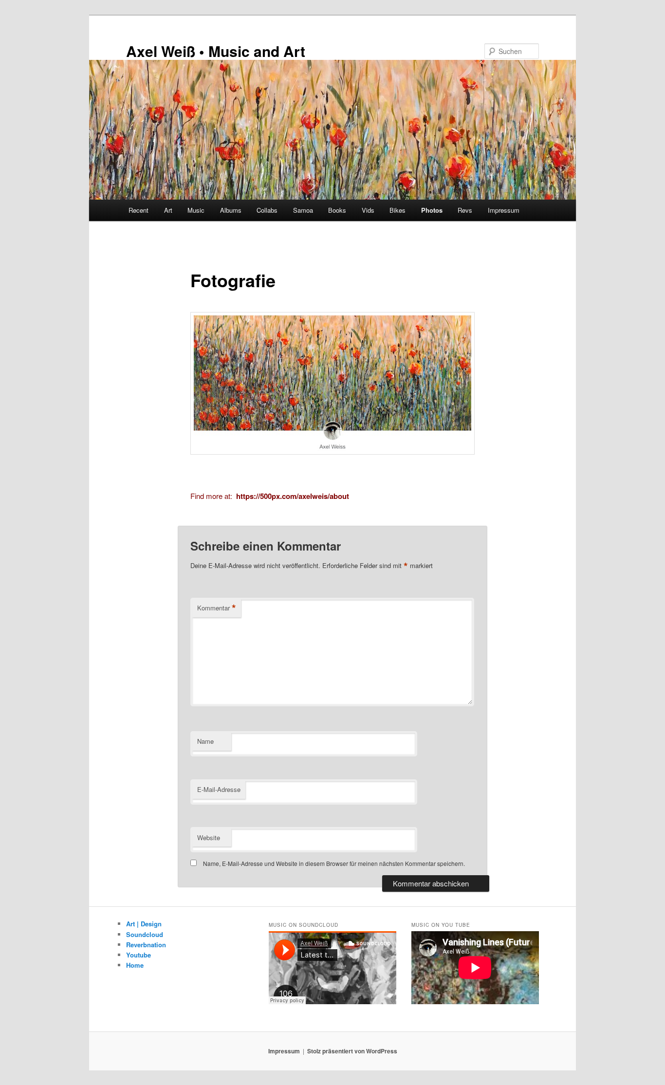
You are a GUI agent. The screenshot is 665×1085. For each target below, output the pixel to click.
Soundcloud (144, 934)
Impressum (503, 210)
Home (135, 965)
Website (208, 837)
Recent (138, 210)
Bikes (397, 210)
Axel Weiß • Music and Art (215, 50)
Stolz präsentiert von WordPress (352, 1051)
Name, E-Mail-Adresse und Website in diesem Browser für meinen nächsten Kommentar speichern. (334, 863)
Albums (230, 210)
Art (168, 210)
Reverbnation (146, 944)
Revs (465, 210)
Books (337, 210)
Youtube (138, 954)
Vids (368, 210)
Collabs (267, 210)
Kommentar (216, 608)
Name (205, 741)
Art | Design (144, 923)
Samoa (303, 210)
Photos (432, 210)
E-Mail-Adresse (218, 789)
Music (195, 210)
